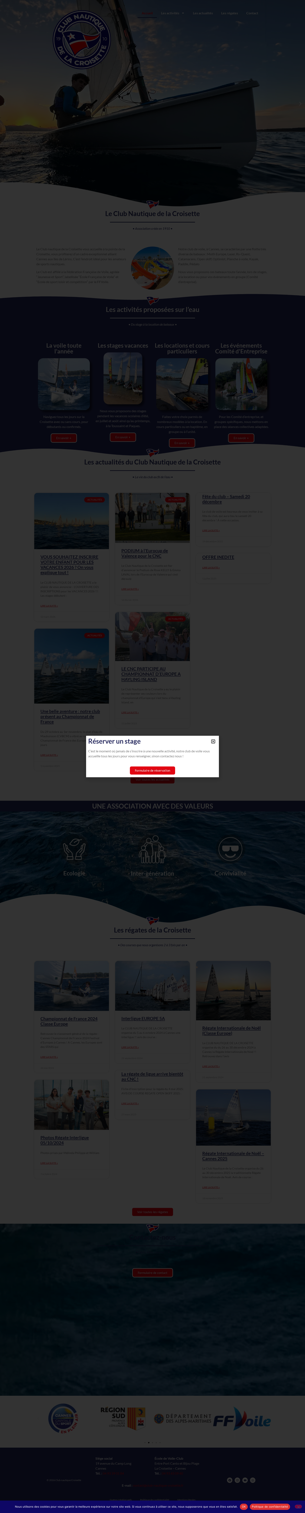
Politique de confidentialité (270, 1506)
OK (244, 1506)
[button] (213, 741)
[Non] (298, 1506)
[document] (152, 756)
